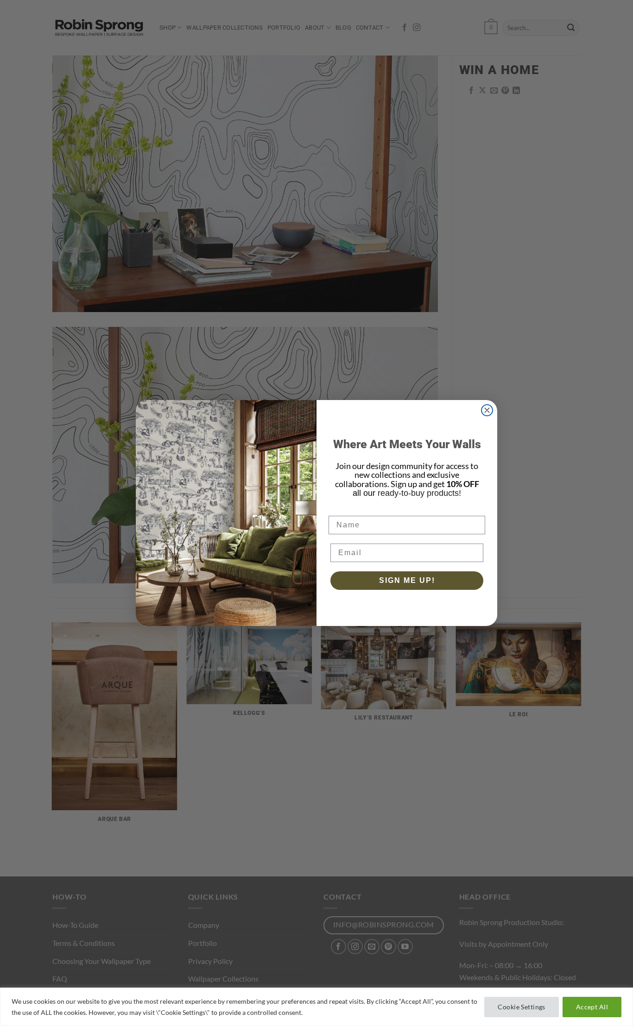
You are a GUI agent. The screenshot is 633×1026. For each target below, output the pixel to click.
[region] (316, 1007)
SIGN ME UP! (407, 580)
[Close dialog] (487, 410)
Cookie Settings (521, 1007)
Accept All (592, 1007)
